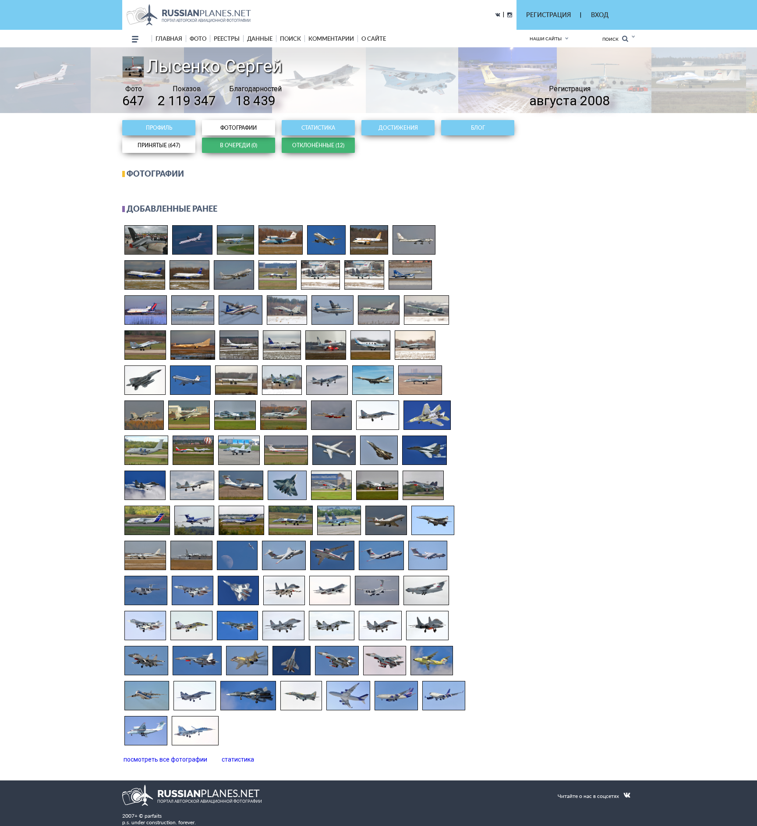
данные (259, 38)
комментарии (331, 38)
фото (198, 38)
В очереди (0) (238, 145)
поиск (290, 38)
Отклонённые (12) (318, 145)
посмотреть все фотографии (165, 759)
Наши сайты (546, 38)
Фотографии (238, 127)
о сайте (373, 38)
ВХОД (599, 14)
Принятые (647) (159, 145)
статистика (238, 759)
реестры (227, 38)
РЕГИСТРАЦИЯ (548, 14)
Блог (478, 127)
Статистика (318, 127)
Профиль (159, 127)
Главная (169, 38)
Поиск (612, 39)
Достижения (398, 127)
